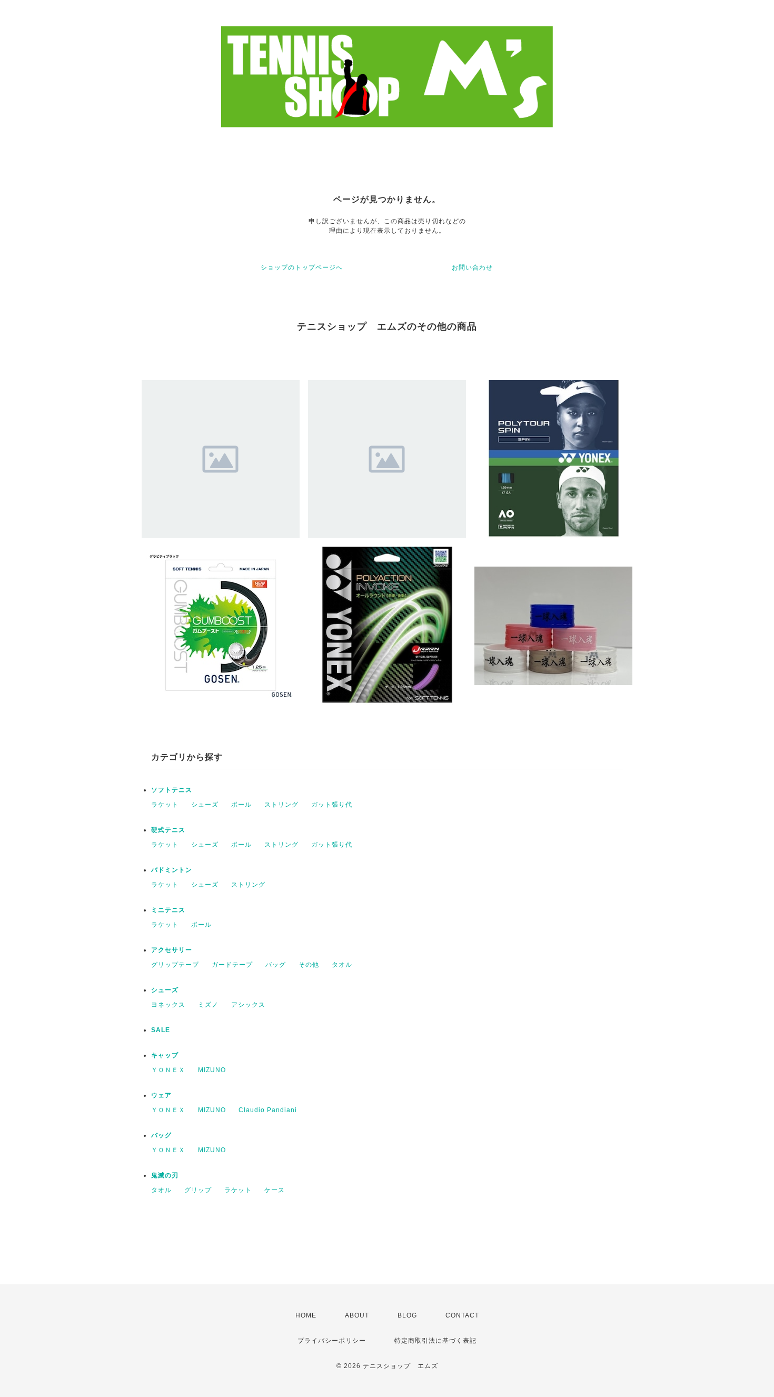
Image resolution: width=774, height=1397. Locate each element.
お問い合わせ (472, 267)
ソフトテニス (171, 790)
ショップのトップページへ (302, 267)
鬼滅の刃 (164, 1175)
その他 (309, 964)
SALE (160, 1030)
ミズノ (208, 1004)
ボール (241, 804)
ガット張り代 (331, 804)
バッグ (275, 964)
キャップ (164, 1055)
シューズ (205, 804)
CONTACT (462, 1315)
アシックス (248, 1004)
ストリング (281, 804)
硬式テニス (168, 830)
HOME (305, 1315)
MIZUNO (212, 1070)
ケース (274, 1190)
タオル (342, 964)
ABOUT (357, 1315)
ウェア (161, 1095)
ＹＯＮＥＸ (168, 1070)
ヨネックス (168, 1004)
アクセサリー (171, 950)
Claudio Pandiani (268, 1110)
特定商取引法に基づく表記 (435, 1340)
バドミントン (171, 870)
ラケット (164, 804)
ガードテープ (232, 964)
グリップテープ (175, 964)
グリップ (198, 1190)
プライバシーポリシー (331, 1340)
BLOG (407, 1315)
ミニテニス (168, 910)
